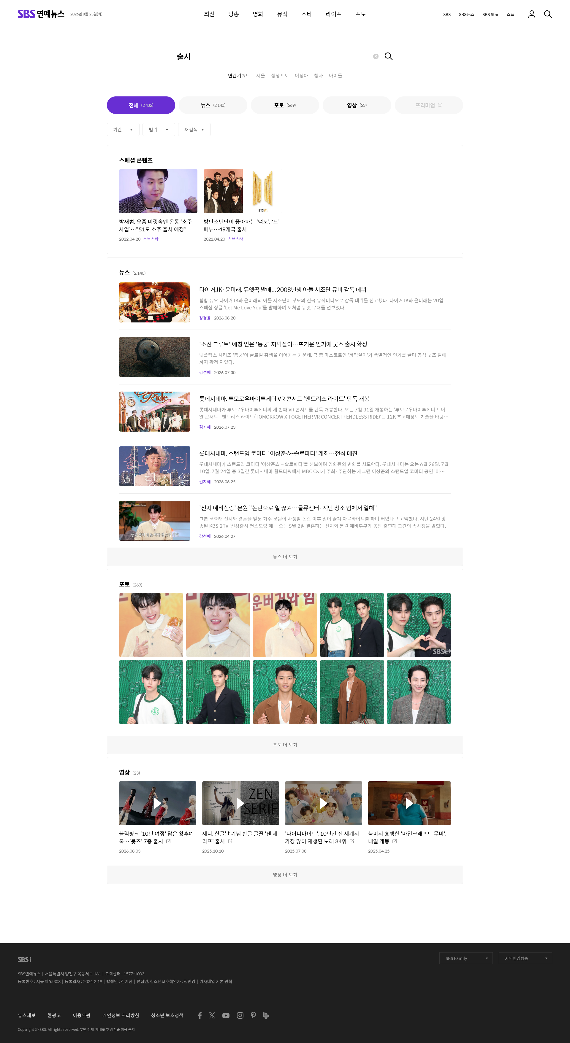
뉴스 (213, 105)
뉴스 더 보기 (285, 556)
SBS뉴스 (466, 14)
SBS (447, 14)
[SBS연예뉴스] (41, 14)
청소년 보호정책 (167, 1015)
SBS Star (490, 14)
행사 (318, 75)
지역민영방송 (516, 958)
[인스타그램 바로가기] (240, 1015)
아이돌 (335, 75)
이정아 (301, 75)
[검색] (548, 14)
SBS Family (456, 958)
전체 (141, 105)
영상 (357, 105)
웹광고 (54, 1015)
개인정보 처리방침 (120, 1015)
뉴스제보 (27, 1015)
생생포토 (280, 75)
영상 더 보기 (285, 874)
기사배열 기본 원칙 (216, 981)
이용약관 (82, 1015)
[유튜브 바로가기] (225, 1015)
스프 (510, 14)
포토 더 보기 (285, 744)
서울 (260, 75)
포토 (285, 105)
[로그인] (532, 14)
